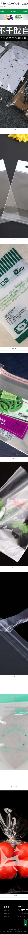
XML (18, 929)
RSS (15, 929)
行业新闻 (6, 913)
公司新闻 (6, 910)
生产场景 (13, 12)
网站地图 (11, 929)
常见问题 (6, 916)
